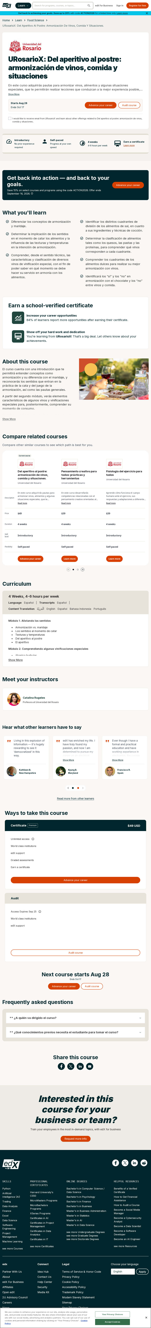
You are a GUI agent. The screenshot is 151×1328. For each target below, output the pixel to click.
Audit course (129, 105)
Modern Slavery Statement (78, 1297)
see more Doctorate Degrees (83, 1239)
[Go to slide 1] (73, 569)
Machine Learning (12, 1241)
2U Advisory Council (15, 1297)
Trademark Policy (72, 1292)
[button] (89, 5)
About (6, 1276)
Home (6, 20)
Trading (6, 1201)
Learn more (122, 13)
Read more (22, 503)
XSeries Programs (40, 1213)
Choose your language (124, 1264)
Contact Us (44, 1276)
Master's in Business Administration (86, 1210)
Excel (5, 1215)
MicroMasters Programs (43, 1200)
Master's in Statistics (78, 1215)
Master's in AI (74, 1220)
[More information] (32, 193)
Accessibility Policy (74, 1287)
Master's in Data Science (80, 1225)
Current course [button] (24, 456)
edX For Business (104, 5)
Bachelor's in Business (79, 1206)
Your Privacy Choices (112, 1314)
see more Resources (125, 1246)
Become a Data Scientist (127, 1226)
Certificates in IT (39, 1239)
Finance (6, 1210)
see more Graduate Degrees (82, 1235)
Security (42, 1287)
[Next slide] (83, 788)
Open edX (8, 1292)
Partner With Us (12, 1271)
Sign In (119, 5)
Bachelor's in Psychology (81, 1196)
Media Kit (43, 1292)
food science (35, 20)
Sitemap (67, 1302)
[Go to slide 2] (77, 569)
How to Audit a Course (126, 1205)
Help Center (44, 1281)
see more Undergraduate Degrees (86, 1232)
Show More (13, 94)
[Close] (146, 1317)
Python (6, 1188)
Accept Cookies (112, 1322)
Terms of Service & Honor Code (81, 1271)
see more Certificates (42, 1246)
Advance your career (101, 105)
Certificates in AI (39, 1218)
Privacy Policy (70, 1276)
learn (18, 20)
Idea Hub (43, 1271)
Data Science (9, 1220)
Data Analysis (10, 1206)
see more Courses (12, 1248)
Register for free (137, 5)
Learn (21, 5)
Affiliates (7, 1287)
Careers (7, 1302)
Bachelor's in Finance (79, 1201)
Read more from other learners (75, 798)
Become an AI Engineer (127, 1239)
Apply (142, 1271)
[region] (75, 1318)
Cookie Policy (70, 1281)
